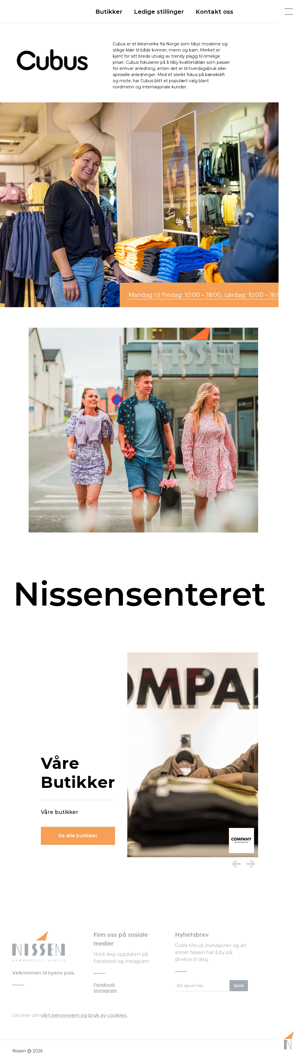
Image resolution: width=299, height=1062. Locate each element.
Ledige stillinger (159, 11)
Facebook (104, 984)
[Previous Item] (236, 863)
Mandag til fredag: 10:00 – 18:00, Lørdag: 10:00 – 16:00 (206, 294)
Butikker (108, 11)
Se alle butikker (78, 835)
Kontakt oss (214, 11)
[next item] (251, 863)
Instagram (105, 990)
